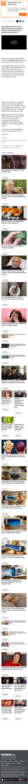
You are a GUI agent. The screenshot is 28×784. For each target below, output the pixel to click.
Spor (2, 763)
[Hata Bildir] (15, 776)
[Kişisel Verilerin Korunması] (19, 775)
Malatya (3, 115)
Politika (19, 763)
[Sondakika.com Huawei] (23, 779)
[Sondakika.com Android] (14, 779)
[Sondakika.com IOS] (5, 779)
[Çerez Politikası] (9, 775)
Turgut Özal (8, 66)
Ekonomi (22, 761)
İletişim (11, 758)
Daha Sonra (14, 14)
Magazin (8, 763)
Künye (14, 758)
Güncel (10, 761)
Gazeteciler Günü (14, 60)
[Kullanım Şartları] (4, 774)
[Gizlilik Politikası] (12, 774)
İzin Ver (23, 14)
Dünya (16, 761)
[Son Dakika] (14, 755)
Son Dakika (4, 761)
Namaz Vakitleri (5, 765)
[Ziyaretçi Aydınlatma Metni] (6, 776)
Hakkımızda (3, 758)
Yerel (13, 763)
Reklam (8, 758)
